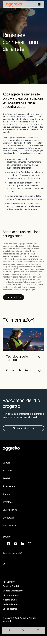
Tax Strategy (8, 581)
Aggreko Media (15, 544)
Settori (6, 462)
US (4, 563)
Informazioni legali (11, 595)
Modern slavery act (11, 604)
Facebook (8, 544)
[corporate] (14, 4)
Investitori (8, 502)
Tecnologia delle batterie (17, 358)
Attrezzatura (9, 486)
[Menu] (39, 4)
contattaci (11, 297)
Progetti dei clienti (18, 370)
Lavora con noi (10, 509)
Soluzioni (7, 470)
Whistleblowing (10, 599)
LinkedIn (22, 544)
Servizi (6, 478)
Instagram (29, 544)
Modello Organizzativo (13, 590)
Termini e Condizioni (12, 586)
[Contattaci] (38, 630)
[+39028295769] (23, 630)
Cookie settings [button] (10, 608)
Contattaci (8, 517)
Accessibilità (9, 525)
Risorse (6, 494)
